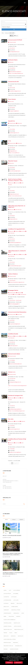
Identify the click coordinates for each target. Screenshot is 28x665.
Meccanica (19, 123)
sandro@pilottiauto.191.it (14, 51)
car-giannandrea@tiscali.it (15, 323)
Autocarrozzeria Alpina (14, 353)
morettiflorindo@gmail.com (15, 91)
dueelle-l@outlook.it (14, 345)
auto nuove (13, 596)
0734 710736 (12, 87)
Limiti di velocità (17, 626)
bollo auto (19, 603)
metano (5, 632)
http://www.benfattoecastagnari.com (17, 410)
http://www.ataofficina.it (14, 152)
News (15, 632)
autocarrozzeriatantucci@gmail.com (17, 282)
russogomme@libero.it (14, 110)
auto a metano (16, 590)
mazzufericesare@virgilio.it (15, 170)
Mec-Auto (10, 419)
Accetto (9, 662)
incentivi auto (17, 622)
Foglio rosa (11, 616)
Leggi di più (18, 662)
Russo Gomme (12, 99)
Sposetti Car (11, 121)
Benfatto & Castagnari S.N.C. (15, 395)
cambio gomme (14, 606)
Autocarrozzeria (12, 42)
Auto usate (15, 600)
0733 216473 (12, 262)
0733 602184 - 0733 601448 (15, 300)
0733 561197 (12, 215)
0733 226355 (12, 129)
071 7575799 (12, 360)
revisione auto (18, 645)
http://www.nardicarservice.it (16, 195)
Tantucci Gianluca (13, 273)
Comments (21, 519)
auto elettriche (7, 593)
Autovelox (6, 603)
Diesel (5, 616)
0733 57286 (12, 320)
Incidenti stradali (8, 626)
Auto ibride (15, 593)
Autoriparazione (7, 600)
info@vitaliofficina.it (13, 219)
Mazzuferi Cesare (12, 160)
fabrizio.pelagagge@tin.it (15, 303)
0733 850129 (12, 342)
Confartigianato (7, 613)
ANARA (5, 590)
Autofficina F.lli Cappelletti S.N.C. (16, 229)
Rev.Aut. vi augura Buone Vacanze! (12, 535)
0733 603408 (12, 280)
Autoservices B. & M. (13, 81)
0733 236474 (12, 107)
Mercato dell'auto (8, 629)
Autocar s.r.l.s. (11, 372)
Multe (10, 632)
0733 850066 (12, 378)
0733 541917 (12, 190)
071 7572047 (12, 405)
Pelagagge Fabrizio (13, 290)
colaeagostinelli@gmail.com (15, 382)
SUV (16, 652)
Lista (12, 35)
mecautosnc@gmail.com (15, 429)
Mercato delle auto (18, 629)
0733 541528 (12, 167)
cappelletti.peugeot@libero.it (15, 242)
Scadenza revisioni (14, 649)
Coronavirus (16, 613)
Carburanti (6, 609)
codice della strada (15, 609)
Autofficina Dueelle (13, 333)
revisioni (5, 649)
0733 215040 (12, 239)
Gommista (11, 101)
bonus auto (6, 606)
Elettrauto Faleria (12, 59)
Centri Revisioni (18, 209)
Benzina (12, 603)
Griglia (16, 35)
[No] (26, 659)
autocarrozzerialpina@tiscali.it (16, 363)
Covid (22, 613)
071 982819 (12, 425)
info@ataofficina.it (13, 150)
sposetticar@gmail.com (14, 132)
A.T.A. (9, 140)
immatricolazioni (7, 622)
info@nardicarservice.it (14, 194)
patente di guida (7, 642)
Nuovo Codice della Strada (10, 639)
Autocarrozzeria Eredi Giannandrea (17, 312)
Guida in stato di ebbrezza (9, 619)
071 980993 (12, 448)
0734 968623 (12, 68)
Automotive (6, 596)
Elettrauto (11, 62)
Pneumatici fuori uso (8, 645)
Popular (13, 519)
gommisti (18, 616)
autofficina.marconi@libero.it (15, 452)
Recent (6, 519)
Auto (10, 590)
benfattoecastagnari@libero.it (15, 409)
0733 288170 (12, 48)
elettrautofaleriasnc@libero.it (15, 71)
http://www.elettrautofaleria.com (16, 73)
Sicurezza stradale (8, 652)
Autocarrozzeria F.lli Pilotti (15, 39)
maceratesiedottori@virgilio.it (15, 265)
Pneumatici (15, 642)
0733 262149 (12, 147)
